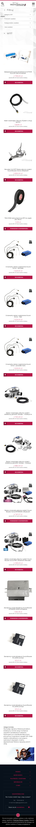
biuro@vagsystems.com (18, 802)
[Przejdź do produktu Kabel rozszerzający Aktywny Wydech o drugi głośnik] (18, 103)
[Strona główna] (18, 4)
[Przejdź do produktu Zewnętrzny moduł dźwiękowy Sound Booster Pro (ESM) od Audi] (18, 639)
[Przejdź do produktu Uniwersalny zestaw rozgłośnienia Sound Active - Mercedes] (18, 249)
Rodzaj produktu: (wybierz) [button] (11, 23)
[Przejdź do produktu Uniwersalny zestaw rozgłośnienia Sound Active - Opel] (18, 298)
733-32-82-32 (18, 800)
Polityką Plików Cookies (21, 820)
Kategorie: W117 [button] (8, 14)
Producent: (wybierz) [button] (9, 18)
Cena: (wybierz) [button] (8, 27)
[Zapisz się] (29, 807)
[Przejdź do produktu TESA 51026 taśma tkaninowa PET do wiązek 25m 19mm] (18, 200)
